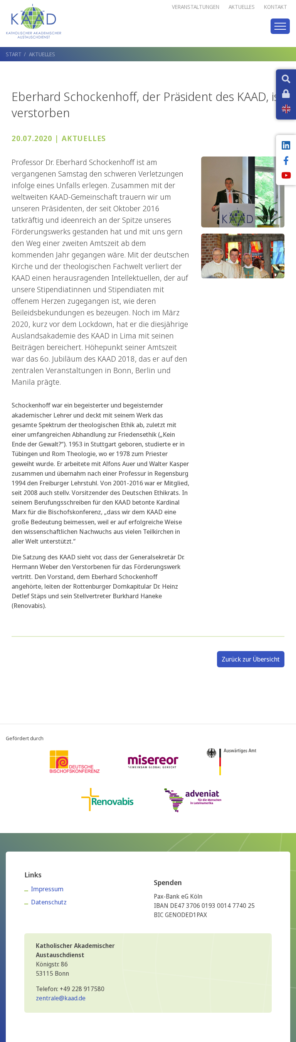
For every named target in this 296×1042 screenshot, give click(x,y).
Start (14, 54)
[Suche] (286, 79)
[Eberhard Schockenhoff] (242, 191)
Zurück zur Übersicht (251, 659)
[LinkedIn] (286, 146)
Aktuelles (42, 54)
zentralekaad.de (61, 998)
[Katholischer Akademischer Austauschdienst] (33, 21)
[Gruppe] (242, 255)
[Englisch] (286, 108)
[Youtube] (286, 176)
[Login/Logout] (286, 94)
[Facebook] (286, 161)
